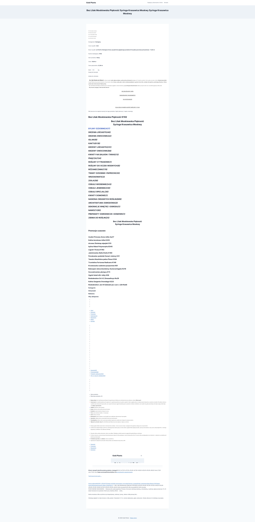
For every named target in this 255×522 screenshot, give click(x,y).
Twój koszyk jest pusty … (95, 476)
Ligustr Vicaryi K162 (96, 250)
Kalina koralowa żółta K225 (99, 240)
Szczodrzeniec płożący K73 (99, 272)
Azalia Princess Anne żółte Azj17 (101, 237)
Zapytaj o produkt (133, 483)
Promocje (93, 314)
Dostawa (93, 449)
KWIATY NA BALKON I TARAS (103, 154)
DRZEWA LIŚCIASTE (99, 132)
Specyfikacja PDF (151, 483)
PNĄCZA (94, 158)
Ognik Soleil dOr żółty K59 (98, 275)
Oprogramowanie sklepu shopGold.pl (103, 485)
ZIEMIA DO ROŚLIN (98, 218)
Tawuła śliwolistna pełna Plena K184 (102, 259)
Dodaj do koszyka (93, 72)
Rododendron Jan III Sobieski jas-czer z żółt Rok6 (107, 285)
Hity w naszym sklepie (98, 375)
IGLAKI (92, 140)
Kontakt (166, 2)
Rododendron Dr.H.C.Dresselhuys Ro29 (103, 278)
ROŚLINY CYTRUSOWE (100, 162)
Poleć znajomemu (142, 483)
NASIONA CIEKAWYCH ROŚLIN (105, 199)
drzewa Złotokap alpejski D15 (99, 243)
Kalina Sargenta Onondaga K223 (101, 282)
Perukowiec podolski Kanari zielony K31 (104, 256)
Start (92, 310)
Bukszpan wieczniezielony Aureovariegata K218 (107, 269)
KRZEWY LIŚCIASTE (99, 147)
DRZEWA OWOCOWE (99, 136)
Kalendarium (94, 316)
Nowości (93, 312)
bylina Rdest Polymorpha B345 (100, 246)
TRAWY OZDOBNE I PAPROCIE (104, 173)
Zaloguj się (109, 483)
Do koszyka (122, 487)
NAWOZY (94, 210)
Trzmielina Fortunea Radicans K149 (102, 262)
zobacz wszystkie (123, 483)
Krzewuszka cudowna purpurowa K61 (103, 266)
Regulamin (93, 317)
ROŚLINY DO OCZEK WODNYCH (104, 166)
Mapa (92, 319)
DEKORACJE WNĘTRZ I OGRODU (104, 206)
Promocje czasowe (97, 231)
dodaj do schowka (93, 76)
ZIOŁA (93, 180)
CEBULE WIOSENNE (99, 184)
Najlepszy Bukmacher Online (155, 2)
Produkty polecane (97, 374)
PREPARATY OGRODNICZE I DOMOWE (106, 214)
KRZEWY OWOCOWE (99, 151)
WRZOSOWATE (96, 177)
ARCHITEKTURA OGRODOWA (103, 203)
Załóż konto (115, 483)
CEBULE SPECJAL (98, 192)
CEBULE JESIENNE (99, 188)
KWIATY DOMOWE (98, 195)
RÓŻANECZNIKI (97, 169)
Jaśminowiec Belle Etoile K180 (100, 253)
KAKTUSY (94, 143)
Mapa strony (133, 518)
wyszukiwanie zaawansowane (124, 472)
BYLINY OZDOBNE (99, 128)
